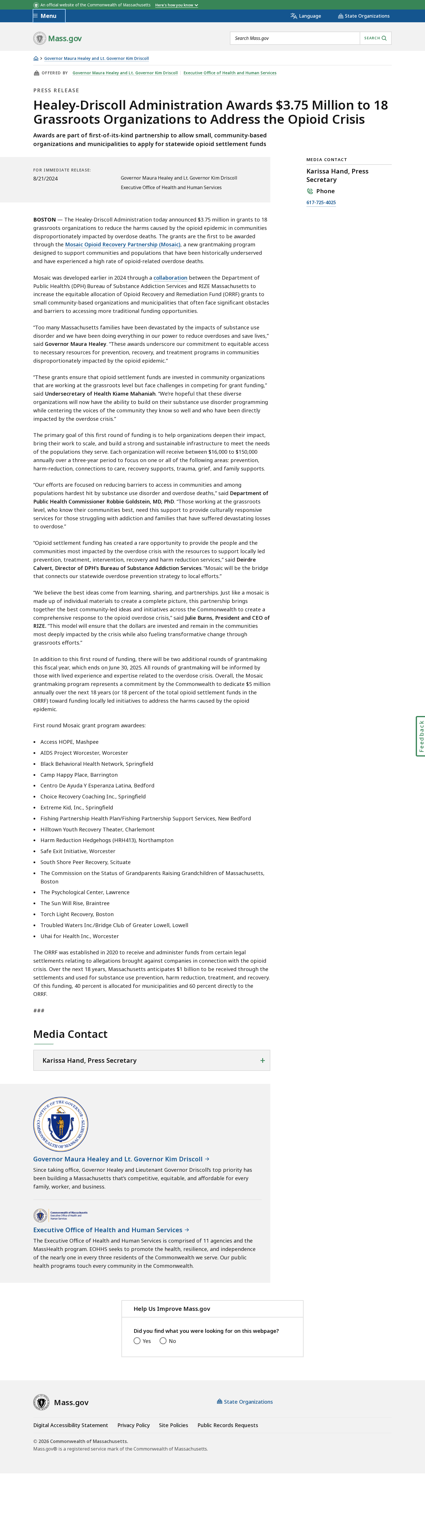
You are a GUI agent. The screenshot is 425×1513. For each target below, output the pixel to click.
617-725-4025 (321, 203)
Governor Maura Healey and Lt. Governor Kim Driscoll (96, 58)
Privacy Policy (133, 1425)
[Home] (35, 58)
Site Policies (173, 1425)
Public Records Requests (227, 1425)
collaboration (170, 277)
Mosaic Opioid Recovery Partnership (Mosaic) (122, 244)
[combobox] (311, 38)
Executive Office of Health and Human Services (230, 72)
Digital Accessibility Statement (70, 1425)
